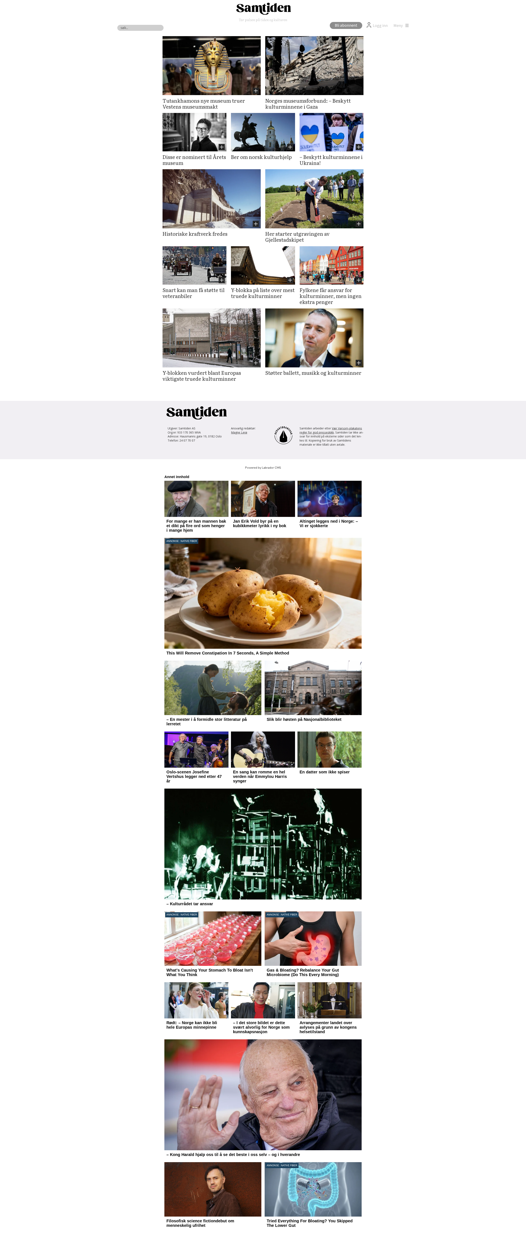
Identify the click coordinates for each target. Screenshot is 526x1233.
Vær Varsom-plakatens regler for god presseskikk (331, 430)
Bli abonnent (346, 25)
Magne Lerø (239, 432)
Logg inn (380, 26)
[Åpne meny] (400, 25)
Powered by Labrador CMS (263, 468)
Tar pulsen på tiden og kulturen (263, 19)
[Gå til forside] (263, 8)
